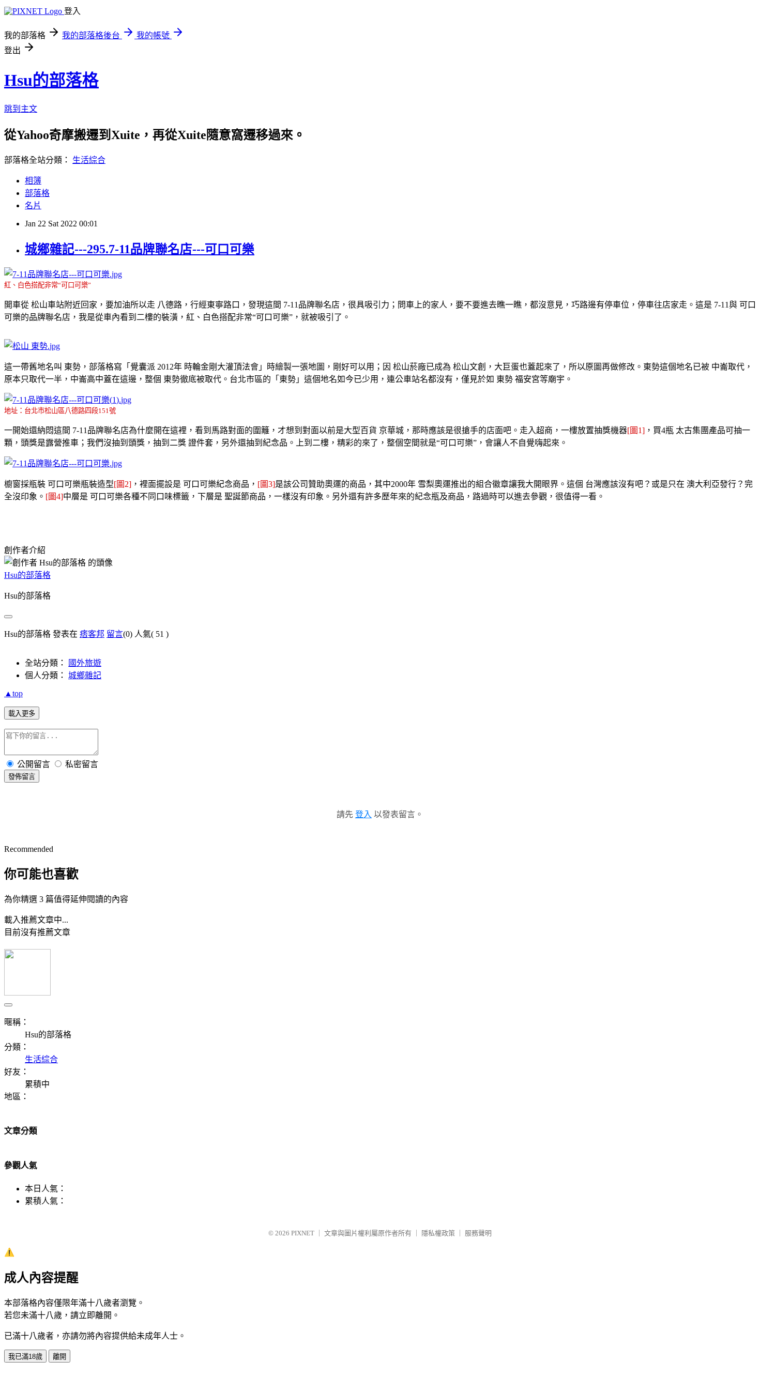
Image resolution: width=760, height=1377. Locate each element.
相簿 (33, 180)
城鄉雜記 (84, 675)
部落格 (37, 193)
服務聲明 (478, 1233)
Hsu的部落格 (51, 80)
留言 (115, 634)
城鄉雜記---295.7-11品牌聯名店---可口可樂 (139, 249)
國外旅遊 (84, 663)
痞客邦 (92, 634)
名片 (33, 205)
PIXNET (302, 1233)
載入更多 (21, 713)
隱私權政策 (438, 1233)
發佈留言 (21, 777)
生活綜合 (88, 160)
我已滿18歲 (25, 1356)
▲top (13, 693)
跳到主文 (20, 108)
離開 (59, 1356)
